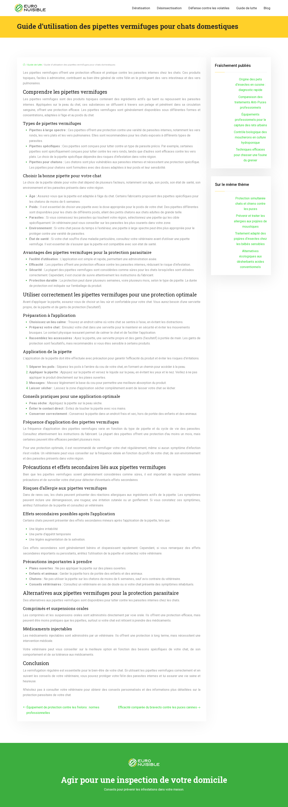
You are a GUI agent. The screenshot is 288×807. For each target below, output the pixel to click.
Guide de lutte (246, 8)
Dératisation (141, 8)
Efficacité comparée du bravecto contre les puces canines (157, 707)
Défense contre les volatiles (208, 8)
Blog (267, 8)
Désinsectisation (169, 8)
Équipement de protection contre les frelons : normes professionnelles (62, 709)
